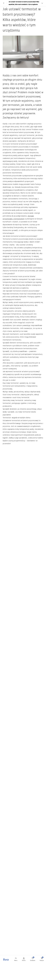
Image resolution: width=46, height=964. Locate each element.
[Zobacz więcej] (42, 3)
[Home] (6, 959)
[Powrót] (4, 3)
